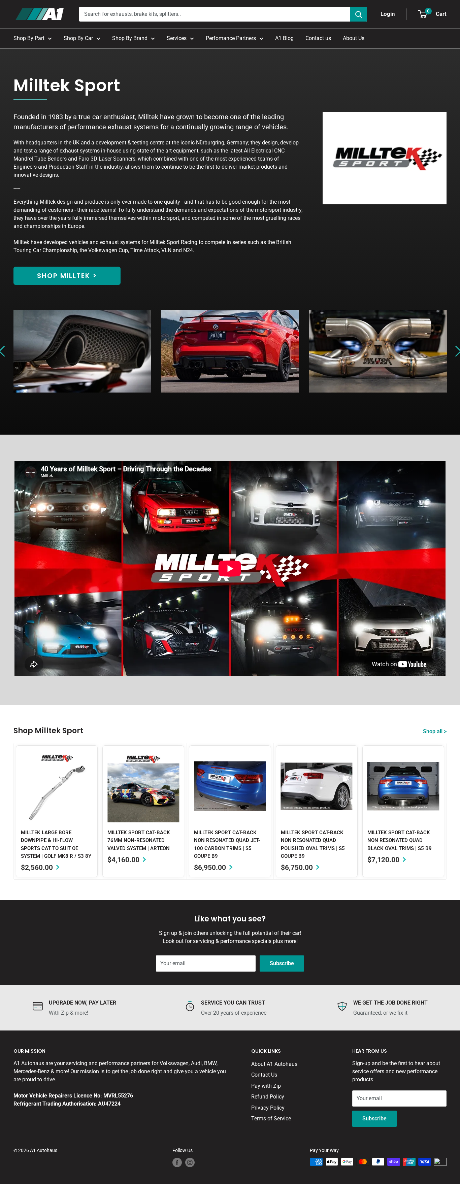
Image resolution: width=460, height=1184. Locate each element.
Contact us (318, 38)
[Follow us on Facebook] (177, 1162)
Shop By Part (28, 38)
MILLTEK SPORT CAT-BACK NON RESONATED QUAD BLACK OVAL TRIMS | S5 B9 (399, 840)
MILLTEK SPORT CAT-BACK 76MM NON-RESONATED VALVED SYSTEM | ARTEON (138, 840)
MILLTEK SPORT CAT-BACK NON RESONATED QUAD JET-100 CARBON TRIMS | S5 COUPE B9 (227, 844)
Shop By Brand (129, 38)
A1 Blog (284, 38)
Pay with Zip (266, 1086)
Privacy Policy (268, 1108)
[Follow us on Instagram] (190, 1162)
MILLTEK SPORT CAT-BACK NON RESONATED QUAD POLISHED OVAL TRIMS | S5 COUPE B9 (313, 844)
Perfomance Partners (231, 38)
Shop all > (435, 731)
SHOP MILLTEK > (67, 275)
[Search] (358, 14)
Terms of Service (271, 1118)
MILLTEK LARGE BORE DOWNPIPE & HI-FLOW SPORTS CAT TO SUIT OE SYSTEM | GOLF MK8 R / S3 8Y (56, 844)
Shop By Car (78, 38)
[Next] (447, 811)
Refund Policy (267, 1096)
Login (388, 13)
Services (177, 38)
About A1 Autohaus (274, 1064)
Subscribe (282, 963)
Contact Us (264, 1075)
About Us (353, 38)
